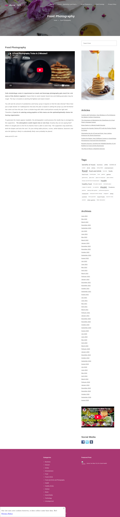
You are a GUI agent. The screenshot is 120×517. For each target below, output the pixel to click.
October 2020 (85, 324)
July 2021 (84, 297)
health (104, 181)
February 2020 (85, 349)
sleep (111, 193)
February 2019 (85, 382)
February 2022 (85, 276)
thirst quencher (92, 196)
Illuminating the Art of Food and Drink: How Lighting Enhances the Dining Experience (96, 134)
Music (47, 492)
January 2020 (85, 352)
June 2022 (84, 264)
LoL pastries (96, 187)
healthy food (87, 184)
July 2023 (84, 231)
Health (47, 483)
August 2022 (85, 258)
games (109, 174)
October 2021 (85, 288)
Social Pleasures (86, 4)
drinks (93, 168)
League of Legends (86, 187)
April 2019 (84, 376)
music (103, 187)
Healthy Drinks (49, 486)
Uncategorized (49, 501)
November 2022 (86, 249)
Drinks (47, 468)
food (84, 171)
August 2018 (85, 400)
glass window (110, 177)
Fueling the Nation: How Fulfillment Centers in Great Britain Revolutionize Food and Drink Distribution (98, 139)
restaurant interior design (96, 193)
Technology (48, 498)
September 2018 (86, 397)
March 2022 (84, 273)
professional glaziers (104, 190)
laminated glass (107, 184)
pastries (84, 190)
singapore (106, 193)
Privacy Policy (112, 4)
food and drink (95, 171)
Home (52, 4)
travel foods (101, 197)
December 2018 (86, 388)
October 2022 (85, 252)
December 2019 (86, 355)
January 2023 (85, 243)
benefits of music (89, 165)
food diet (105, 171)
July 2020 (84, 334)
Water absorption (101, 200)
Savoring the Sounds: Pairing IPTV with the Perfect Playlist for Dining (98, 129)
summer (84, 197)
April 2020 (84, 343)
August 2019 (85, 364)
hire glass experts (97, 184)
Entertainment (49, 471)
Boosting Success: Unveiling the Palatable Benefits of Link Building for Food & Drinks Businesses (98, 144)
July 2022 (84, 261)
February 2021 (85, 312)
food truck (85, 174)
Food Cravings (100, 4)
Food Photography (15, 47)
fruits (99, 174)
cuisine (83, 168)
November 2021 (86, 285)
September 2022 (86, 255)
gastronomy (85, 177)
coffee (106, 164)
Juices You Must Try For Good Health (97, 463)
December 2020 (86, 318)
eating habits (100, 168)
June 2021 (84, 300)
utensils (84, 200)
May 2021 (84, 303)
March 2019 (84, 379)
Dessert (47, 465)
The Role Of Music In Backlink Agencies (93, 148)
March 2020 (84, 346)
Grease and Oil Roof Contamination (90, 180)
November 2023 (86, 225)
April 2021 (84, 306)
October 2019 (85, 358)
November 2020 (86, 321)
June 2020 (84, 337)
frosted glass (93, 174)
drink (88, 168)
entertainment (109, 168)
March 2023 (84, 240)
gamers (103, 174)
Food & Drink (49, 477)
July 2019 (84, 367)
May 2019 (84, 373)
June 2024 (84, 216)
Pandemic (112, 187)
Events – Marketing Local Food (67, 4)
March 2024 (84, 222)
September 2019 (86, 361)
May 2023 (84, 237)
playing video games (92, 190)
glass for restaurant (100, 177)
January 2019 (85, 385)
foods (110, 171)
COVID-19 (112, 164)
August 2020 (85, 331)
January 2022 (85, 279)
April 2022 (84, 270)
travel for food (109, 196)
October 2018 (85, 394)
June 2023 (84, 234)
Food (46, 474)
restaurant (85, 193)
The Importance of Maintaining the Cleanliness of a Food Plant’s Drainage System (98, 121)
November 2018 (86, 391)
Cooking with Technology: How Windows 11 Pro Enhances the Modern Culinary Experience (98, 116)
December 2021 (86, 282)
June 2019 (84, 370)
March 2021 (84, 309)
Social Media (49, 495)
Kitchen (47, 489)
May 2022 (84, 267)
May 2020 (84, 340)
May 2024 (84, 219)
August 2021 (85, 294)
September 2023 (86, 228)
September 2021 (86, 291)
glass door (91, 177)
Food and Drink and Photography (55, 480)
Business (48, 462)
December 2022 (86, 246)
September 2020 (86, 327)
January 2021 (85, 315)
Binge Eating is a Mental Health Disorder (93, 125)
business (100, 164)
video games (91, 200)
